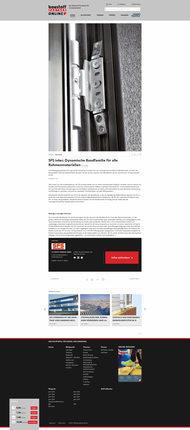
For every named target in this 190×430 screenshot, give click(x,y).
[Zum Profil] (82, 258)
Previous (45, 310)
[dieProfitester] (135, 15)
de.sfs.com (81, 254)
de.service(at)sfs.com (86, 252)
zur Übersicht (55, 279)
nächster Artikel (134, 279)
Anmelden (33, 422)
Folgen (34, 408)
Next (144, 310)
